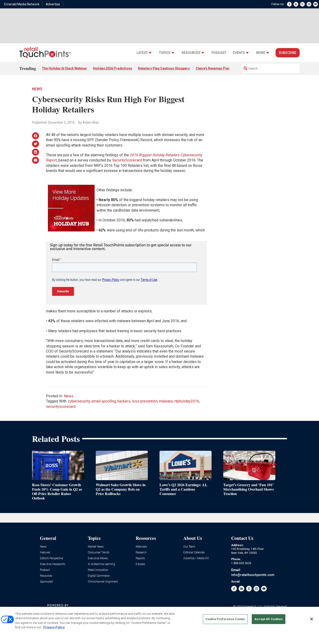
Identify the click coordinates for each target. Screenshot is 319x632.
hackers (123, 401)
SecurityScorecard (127, 160)
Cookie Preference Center (225, 619)
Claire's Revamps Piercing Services (223, 68)
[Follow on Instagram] (309, 4)
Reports (140, 558)
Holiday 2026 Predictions (112, 68)
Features (45, 552)
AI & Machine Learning (101, 564)
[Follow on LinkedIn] (296, 4)
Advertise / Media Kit (196, 558)
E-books (140, 564)
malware (166, 401)
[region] (159, 619)
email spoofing (104, 401)
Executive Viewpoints (52, 564)
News (37, 89)
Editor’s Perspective (51, 558)
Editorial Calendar (194, 552)
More (260, 53)
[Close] (311, 619)
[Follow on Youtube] (315, 4)
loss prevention (144, 401)
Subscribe (287, 53)
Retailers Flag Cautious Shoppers (164, 68)
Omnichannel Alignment (103, 581)
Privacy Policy (54, 627)
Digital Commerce (99, 575)
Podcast (219, 53)
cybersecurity (79, 401)
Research (141, 552)
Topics (164, 53)
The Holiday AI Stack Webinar (64, 68)
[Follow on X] (302, 4)
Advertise (53, 4)
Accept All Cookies (268, 619)
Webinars (141, 546)
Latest (142, 53)
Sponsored (46, 581)
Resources (191, 53)
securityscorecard (60, 406)
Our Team (189, 546)
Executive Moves (98, 558)
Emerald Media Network (21, 4)
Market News (96, 546)
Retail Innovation (98, 570)
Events (239, 53)
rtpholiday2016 (186, 401)
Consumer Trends (99, 552)
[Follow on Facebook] (289, 4)
